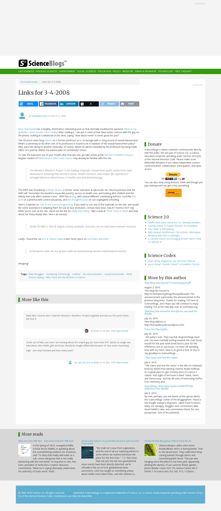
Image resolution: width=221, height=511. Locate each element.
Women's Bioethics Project (118, 154)
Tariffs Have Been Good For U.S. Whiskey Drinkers (174, 222)
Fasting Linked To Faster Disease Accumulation (173, 225)
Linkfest (76, 274)
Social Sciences (86, 71)
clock (96, 330)
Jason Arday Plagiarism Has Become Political (171, 260)
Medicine (127, 71)
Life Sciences (26, 71)
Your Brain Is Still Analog (160, 229)
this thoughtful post (77, 199)
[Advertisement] (110, 28)
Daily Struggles (36, 274)
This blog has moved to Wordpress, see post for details (170, 312)
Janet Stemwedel (27, 129)
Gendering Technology (58, 274)
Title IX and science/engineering (56, 204)
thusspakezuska (29, 81)
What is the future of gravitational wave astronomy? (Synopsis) (110, 442)
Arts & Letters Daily (52, 238)
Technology (165, 71)
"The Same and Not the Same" (161, 357)
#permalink (122, 330)
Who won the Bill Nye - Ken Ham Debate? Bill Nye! (46, 441)
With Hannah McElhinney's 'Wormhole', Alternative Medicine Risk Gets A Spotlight (174, 234)
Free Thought (183, 71)
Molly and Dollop (80, 211)
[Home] (49, 63)
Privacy (69, 492)
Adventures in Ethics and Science (55, 158)
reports (48, 140)
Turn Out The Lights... (156, 329)
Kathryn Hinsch (54, 189)
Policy (117, 71)
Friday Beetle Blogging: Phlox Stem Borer (167, 441)
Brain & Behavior (145, 71)
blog (73, 196)
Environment (67, 71)
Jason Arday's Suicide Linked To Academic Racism (174, 264)
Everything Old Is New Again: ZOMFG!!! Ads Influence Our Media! (168, 387)
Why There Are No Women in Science (65, 277)
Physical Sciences (46, 71)
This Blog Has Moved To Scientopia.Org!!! (167, 282)
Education (104, 71)
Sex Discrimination (92, 274)
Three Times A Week (117, 211)
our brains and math (97, 238)
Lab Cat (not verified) (88, 362)
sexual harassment (114, 274)
